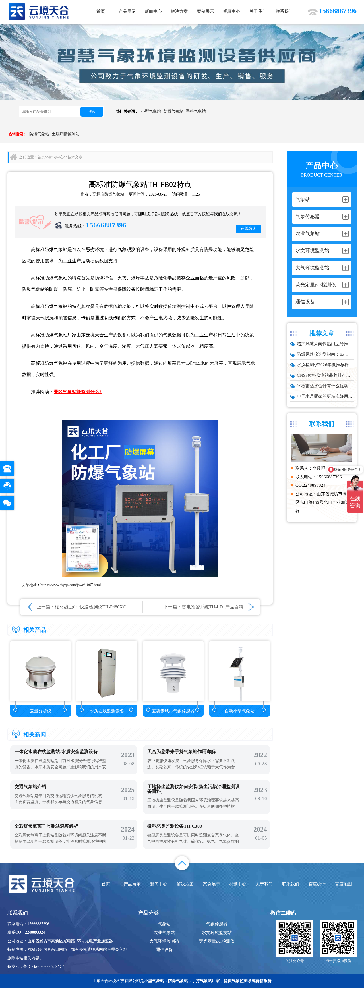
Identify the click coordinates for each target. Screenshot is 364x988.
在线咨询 (249, 228)
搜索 (92, 111)
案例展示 (205, 11)
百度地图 (343, 884)
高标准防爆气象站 (108, 194)
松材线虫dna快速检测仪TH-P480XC (90, 606)
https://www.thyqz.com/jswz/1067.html (70, 585)
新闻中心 (153, 11)
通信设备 (164, 949)
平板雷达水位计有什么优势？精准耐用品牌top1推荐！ (325, 386)
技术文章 (75, 157)
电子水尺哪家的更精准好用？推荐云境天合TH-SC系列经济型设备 (325, 396)
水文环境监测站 (217, 932)
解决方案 (179, 11)
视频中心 (231, 11)
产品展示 (127, 11)
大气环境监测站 (164, 941)
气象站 (164, 924)
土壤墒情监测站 (66, 134)
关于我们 (257, 11)
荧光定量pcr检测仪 (217, 941)
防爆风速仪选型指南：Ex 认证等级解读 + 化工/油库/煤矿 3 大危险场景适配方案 (325, 354)
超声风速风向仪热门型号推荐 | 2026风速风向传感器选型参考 (325, 343)
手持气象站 (196, 111)
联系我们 (284, 11)
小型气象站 (151, 111)
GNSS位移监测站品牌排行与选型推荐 (325, 375)
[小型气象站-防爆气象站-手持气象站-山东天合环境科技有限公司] (38, 11)
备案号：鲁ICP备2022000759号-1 (36, 966)
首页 (100, 11)
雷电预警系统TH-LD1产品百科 (212, 606)
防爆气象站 (173, 111)
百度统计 (317, 884)
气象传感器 (217, 924)
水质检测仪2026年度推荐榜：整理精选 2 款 (325, 365)
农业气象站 (164, 932)
